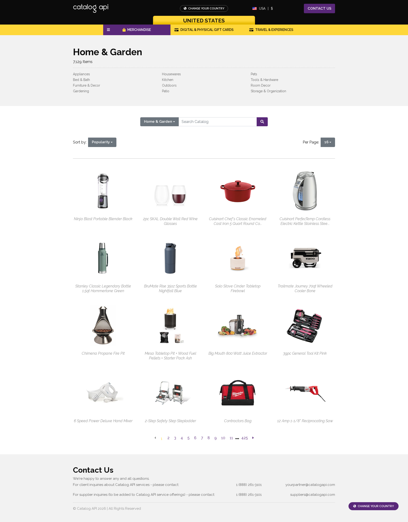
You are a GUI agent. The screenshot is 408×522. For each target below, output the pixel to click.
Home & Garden (158, 121)
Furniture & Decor (86, 85)
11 (231, 438)
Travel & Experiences (274, 30)
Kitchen (167, 80)
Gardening (81, 91)
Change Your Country (205, 8)
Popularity (101, 142)
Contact (319, 8)
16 (326, 142)
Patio (165, 91)
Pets (254, 74)
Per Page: (312, 142)
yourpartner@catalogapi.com (310, 485)
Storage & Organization (268, 91)
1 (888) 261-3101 (249, 485)
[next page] (253, 438)
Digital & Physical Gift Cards (207, 30)
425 (244, 438)
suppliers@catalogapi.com (312, 495)
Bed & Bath (81, 80)
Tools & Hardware (264, 80)
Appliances (81, 74)
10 (223, 438)
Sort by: (80, 142)
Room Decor (261, 85)
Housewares (171, 74)
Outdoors (169, 85)
